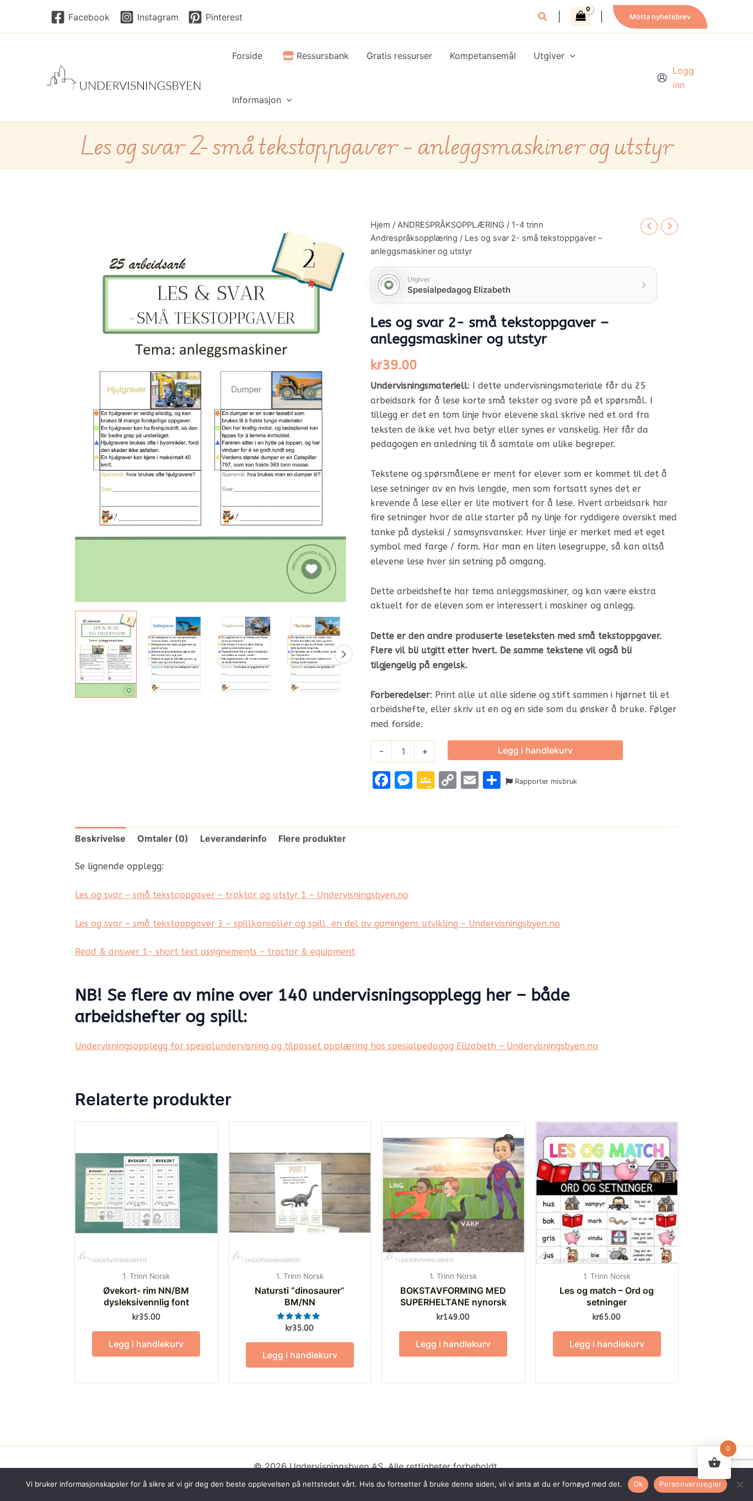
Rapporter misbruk (545, 781)
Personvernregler (690, 1484)
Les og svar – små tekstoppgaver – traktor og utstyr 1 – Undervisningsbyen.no (241, 895)
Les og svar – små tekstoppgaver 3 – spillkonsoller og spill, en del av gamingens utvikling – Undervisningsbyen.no (317, 923)
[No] (739, 1484)
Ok (638, 1484)
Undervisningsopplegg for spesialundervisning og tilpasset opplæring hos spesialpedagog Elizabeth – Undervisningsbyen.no (336, 1046)
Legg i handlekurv (535, 750)
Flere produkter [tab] (312, 838)
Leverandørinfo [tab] (233, 838)
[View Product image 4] (315, 654)
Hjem (380, 225)
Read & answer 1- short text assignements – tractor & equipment (215, 951)
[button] (543, 18)
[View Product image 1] (106, 654)
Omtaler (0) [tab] (163, 838)
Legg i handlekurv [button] (146, 1343)
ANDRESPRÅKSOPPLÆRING (450, 225)
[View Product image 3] (246, 654)
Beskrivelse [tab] (100, 838)
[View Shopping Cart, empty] (580, 16)
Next (343, 654)
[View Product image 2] (176, 654)
